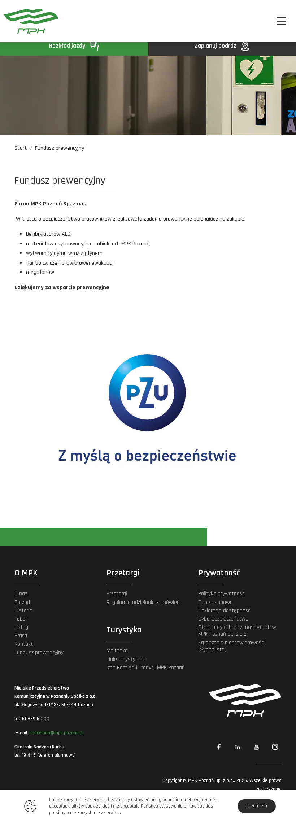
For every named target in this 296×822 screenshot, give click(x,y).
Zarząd (22, 602)
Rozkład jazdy (68, 46)
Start (20, 148)
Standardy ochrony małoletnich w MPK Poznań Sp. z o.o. (237, 630)
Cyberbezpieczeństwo (223, 619)
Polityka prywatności (221, 593)
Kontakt (23, 644)
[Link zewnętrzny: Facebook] (218, 746)
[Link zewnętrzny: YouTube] (256, 746)
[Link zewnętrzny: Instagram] (275, 746)
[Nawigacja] (281, 21)
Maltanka (117, 650)
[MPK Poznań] (25, 21)
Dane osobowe (215, 602)
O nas (21, 593)
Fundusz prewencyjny (39, 652)
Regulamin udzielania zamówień (143, 602)
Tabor (20, 619)
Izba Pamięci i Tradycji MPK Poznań (145, 667)
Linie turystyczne (125, 659)
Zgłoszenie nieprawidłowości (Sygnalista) (231, 646)
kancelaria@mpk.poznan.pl (56, 733)
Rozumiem (256, 806)
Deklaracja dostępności (224, 610)
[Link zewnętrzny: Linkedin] (237, 746)
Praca (20, 635)
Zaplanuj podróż (216, 46)
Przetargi (116, 593)
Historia (23, 610)
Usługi (21, 627)
